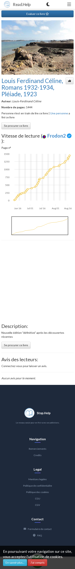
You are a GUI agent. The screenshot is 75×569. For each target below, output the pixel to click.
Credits (38, 455)
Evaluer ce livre (36, 13)
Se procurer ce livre (16, 125)
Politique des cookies (37, 492)
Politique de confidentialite (37, 485)
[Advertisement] (37, 281)
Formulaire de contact (40, 528)
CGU (37, 498)
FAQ (39, 535)
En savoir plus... (15, 562)
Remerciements (37, 448)
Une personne (59, 113)
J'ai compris (37, 562)
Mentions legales (37, 479)
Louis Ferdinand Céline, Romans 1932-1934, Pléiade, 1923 (32, 87)
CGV (37, 504)
